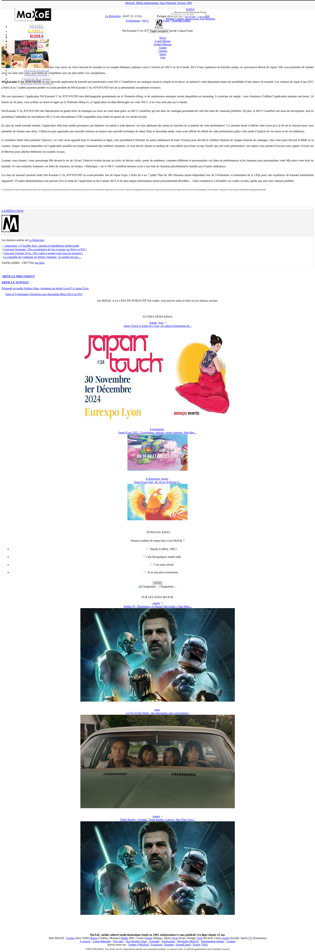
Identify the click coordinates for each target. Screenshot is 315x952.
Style (175, 938)
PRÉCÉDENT (18, 276)
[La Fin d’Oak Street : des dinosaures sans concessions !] (157, 807)
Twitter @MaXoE (138, 944)
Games (70, 938)
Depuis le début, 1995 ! (163, 549)
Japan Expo (192, 18)
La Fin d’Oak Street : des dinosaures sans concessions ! (157, 713)
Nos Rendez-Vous (136, 941)
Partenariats (168, 941)
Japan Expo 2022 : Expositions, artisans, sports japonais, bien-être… (157, 432)
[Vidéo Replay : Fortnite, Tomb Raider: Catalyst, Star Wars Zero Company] (157, 913)
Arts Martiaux (207, 18)
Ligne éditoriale (102, 941)
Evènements (157, 429)
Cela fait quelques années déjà (163, 556)
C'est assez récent (163, 564)
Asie (162, 57)
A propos (85, 941)
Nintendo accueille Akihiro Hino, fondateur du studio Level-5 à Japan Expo (45, 288)
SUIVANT (15, 282)
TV (250, 938)
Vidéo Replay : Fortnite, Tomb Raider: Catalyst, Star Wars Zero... (157, 819)
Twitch (196, 944)
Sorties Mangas (163, 44)
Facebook (156, 944)
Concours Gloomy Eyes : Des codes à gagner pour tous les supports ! (43, 253)
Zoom (225, 938)
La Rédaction (13, 210)
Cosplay (179, 18)
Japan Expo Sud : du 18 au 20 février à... (157, 482)
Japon (162, 54)
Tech (200, 938)
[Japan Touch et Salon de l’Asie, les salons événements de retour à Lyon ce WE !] (157, 420)
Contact (231, 941)
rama (157, 709)
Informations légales (212, 941)
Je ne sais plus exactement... (163, 572)
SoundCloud (183, 944)
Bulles (124, 938)
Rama (94, 938)
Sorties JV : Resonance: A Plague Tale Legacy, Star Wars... (158, 606)
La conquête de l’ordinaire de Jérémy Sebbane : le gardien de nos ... (42, 257)
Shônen (170, 18)
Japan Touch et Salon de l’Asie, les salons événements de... (158, 325)
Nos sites (118, 941)
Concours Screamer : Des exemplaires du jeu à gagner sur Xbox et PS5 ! (45, 249)
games (156, 603)
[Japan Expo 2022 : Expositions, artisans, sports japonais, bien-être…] (157, 469)
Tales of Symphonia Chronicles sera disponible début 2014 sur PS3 (43, 294)
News (162, 37)
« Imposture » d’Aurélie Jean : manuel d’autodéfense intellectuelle (41, 245)
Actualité (154, 941)
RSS (205, 944)
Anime (163, 47)
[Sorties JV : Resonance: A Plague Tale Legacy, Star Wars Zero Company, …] (157, 700)
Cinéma (162, 50)
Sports (164, 478)
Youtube (169, 944)
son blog (39, 262)
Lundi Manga (162, 41)
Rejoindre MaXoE (188, 941)
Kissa (149, 938)
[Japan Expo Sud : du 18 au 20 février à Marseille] (157, 519)
